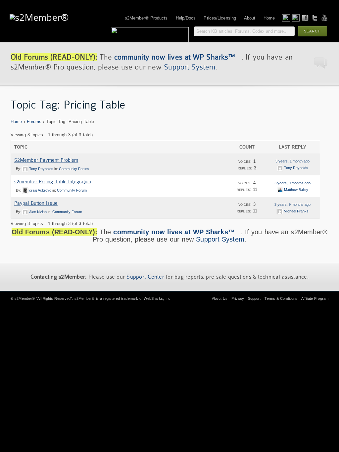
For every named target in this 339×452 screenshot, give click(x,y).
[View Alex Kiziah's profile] (25, 212)
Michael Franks (296, 211)
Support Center (145, 277)
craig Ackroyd (40, 190)
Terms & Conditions (281, 298)
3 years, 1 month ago (292, 161)
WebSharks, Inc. (157, 298)
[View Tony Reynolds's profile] (25, 169)
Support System (189, 67)
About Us (219, 298)
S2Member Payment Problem (46, 160)
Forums (34, 121)
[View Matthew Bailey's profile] (280, 190)
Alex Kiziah (38, 212)
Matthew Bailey (296, 190)
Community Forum (74, 169)
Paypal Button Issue (36, 203)
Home (16, 121)
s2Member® (25, 298)
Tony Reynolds (41, 169)
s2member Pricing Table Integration (52, 181)
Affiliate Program (314, 298)
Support (254, 298)
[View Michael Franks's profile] (280, 211)
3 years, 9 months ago (292, 183)
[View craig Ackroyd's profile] (25, 190)
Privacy (237, 298)
